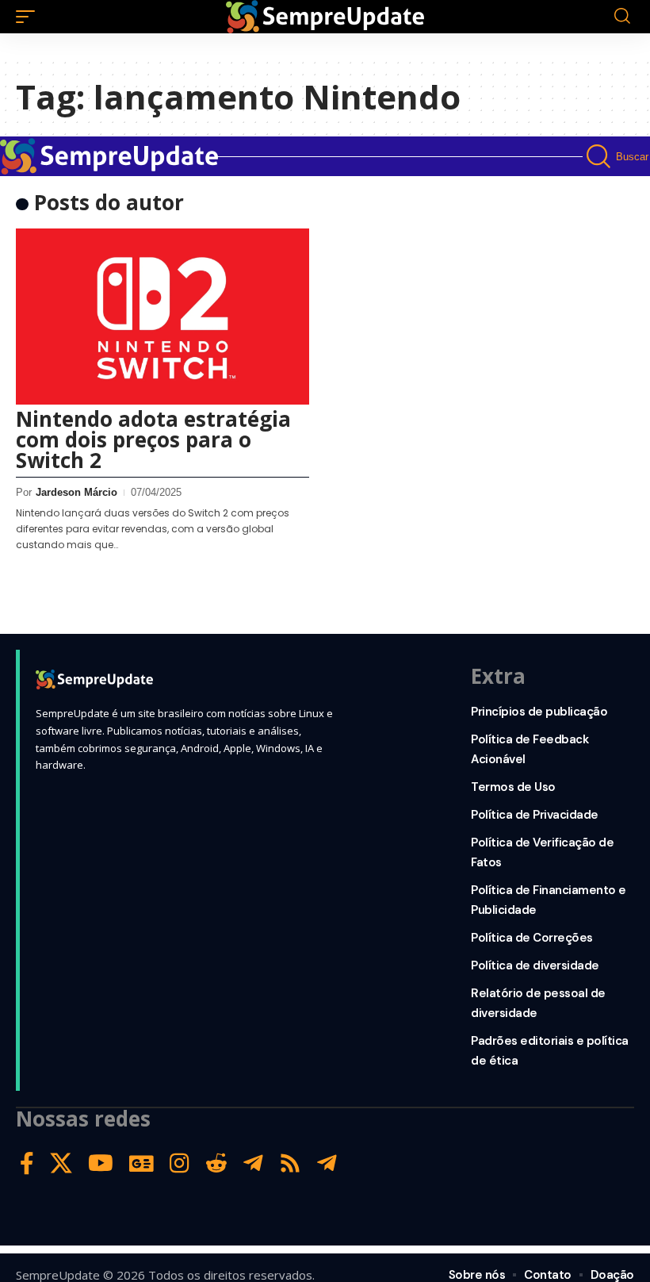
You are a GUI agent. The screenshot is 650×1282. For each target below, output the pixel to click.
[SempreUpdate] (325, 16)
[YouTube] (100, 1163)
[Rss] (290, 1163)
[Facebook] (27, 1163)
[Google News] (141, 1163)
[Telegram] (253, 1163)
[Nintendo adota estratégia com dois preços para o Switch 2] (162, 316)
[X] (61, 1163)
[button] (29, 16)
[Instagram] (179, 1163)
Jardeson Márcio (76, 492)
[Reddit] (216, 1163)
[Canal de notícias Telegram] (327, 1163)
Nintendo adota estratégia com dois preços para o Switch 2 (153, 439)
